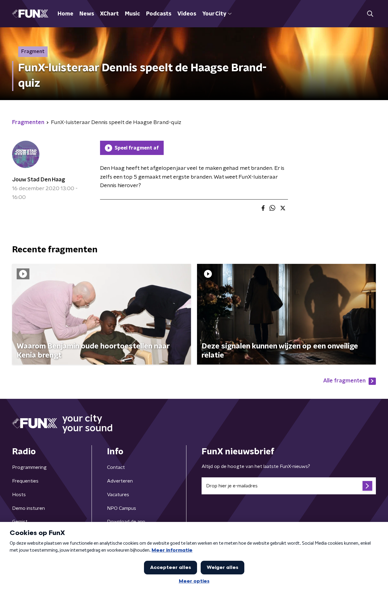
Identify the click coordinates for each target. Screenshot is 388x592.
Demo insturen (28, 508)
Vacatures (118, 494)
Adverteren (120, 481)
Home (65, 14)
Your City (214, 14)
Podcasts (158, 14)
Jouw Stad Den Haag (38, 180)
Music (132, 14)
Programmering (29, 467)
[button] (370, 13)
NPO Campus (121, 508)
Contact (116, 467)
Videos (186, 14)
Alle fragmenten (344, 381)
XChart (109, 14)
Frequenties (25, 481)
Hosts (19, 494)
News (86, 14)
